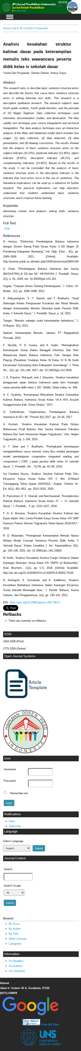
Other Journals (17, 938)
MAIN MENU (9, 17)
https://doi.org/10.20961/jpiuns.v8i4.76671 (35, 602)
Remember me (19, 793)
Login (59, 5)
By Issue (14, 923)
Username (10, 769)
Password (10, 780)
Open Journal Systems (20, 656)
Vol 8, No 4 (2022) (23, 28)
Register (72, 5)
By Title (13, 933)
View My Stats (50, 1024)
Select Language (13, 841)
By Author (15, 928)
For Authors (16, 966)
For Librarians (17, 971)
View (12, 821)
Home (6, 28)
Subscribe (15, 826)
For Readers (16, 961)
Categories (15, 943)
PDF (7, 228)
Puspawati (42, 28)
